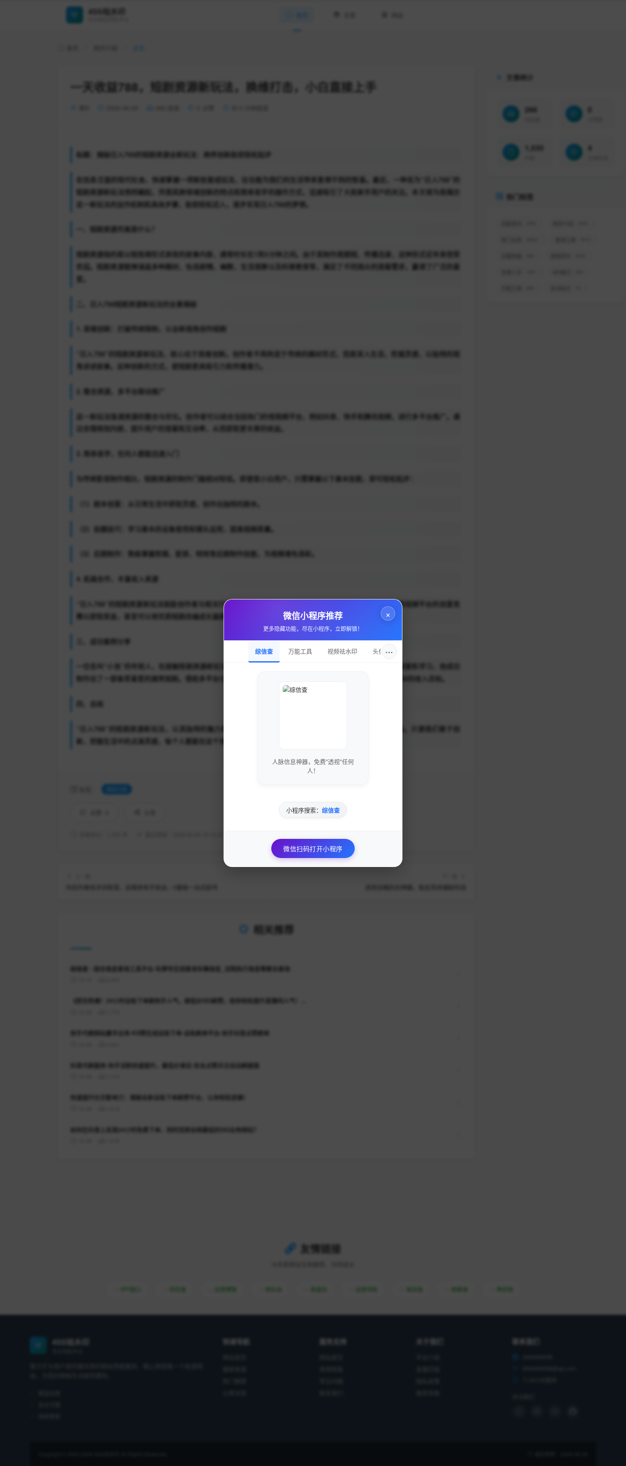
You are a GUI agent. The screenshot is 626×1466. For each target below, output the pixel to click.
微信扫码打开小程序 (313, 848)
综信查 (264, 651)
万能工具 (300, 651)
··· (389, 651)
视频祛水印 (342, 651)
